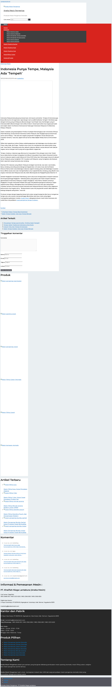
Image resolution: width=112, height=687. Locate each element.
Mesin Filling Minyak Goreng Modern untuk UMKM (13, 506)
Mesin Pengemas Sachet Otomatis (15, 642)
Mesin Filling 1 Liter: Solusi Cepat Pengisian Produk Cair (14, 498)
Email (2, 258)
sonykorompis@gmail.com (12, 578)
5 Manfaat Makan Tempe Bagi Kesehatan (15, 212)
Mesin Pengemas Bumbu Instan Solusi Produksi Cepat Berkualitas (15, 531)
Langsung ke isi (5, 1)
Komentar (4, 238)
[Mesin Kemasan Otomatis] (14, 459)
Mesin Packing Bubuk (13, 39)
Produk (8, 58)
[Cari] (29, 20)
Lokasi (3, 266)
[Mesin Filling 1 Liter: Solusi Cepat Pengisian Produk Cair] (15, 494)
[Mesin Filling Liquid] (14, 426)
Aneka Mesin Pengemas (14, 11)
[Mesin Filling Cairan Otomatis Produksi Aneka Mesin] (14, 394)
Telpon (3, 262)
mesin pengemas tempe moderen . (27, 200)
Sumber (3, 208)
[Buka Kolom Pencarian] (2, 62)
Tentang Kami (8, 678)
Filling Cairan (9, 54)
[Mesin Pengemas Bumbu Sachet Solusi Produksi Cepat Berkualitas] (15, 519)
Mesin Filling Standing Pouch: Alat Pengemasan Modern (15, 515)
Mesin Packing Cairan (13, 31)
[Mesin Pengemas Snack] (14, 361)
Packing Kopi (10, 47)
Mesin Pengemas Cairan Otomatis (15, 646)
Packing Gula (10, 51)
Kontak (6, 680)
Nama (2, 254)
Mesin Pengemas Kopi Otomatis (14, 655)
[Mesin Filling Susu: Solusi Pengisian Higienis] (15, 486)
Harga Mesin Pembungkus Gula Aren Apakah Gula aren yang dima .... (15, 554)
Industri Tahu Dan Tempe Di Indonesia (15, 227)
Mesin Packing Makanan (13, 33)
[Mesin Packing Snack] (14, 328)
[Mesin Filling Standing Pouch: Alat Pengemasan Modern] (15, 511)
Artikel (6, 682)
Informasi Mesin (6, 64)
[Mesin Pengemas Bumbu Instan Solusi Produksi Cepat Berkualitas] (15, 527)
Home (6, 28)
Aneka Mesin (25, 198)
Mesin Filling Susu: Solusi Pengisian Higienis (15, 490)
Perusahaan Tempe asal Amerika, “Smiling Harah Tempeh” (22, 223)
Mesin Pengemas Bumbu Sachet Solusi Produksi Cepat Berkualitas (15, 523)
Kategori (6, 30)
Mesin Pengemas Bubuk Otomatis (15, 648)
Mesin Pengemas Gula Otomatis (14, 653)
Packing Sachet (10, 44)
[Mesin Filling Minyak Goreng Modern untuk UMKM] (15, 502)
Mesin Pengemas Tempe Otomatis (16, 35)
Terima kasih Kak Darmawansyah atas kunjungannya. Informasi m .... (15, 562)
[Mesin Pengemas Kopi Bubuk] (14, 295)
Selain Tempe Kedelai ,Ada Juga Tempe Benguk (16, 214)
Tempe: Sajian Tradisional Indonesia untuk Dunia (19, 225)
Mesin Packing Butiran (13, 41)
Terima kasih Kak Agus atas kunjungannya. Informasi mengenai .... (15, 545)
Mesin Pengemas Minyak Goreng (16, 37)
